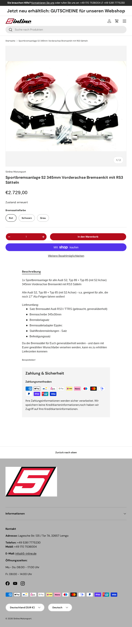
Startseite (10, 41)
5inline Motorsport (16, 171)
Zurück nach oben (66, 452)
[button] (117, 21)
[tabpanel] (66, 320)
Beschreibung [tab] (31, 271)
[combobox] (66, 29)
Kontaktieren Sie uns (42, 2)
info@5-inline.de (25, 553)
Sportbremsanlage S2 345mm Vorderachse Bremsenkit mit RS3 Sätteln (53, 41)
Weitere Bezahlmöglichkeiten (66, 256)
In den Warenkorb (88, 236)
